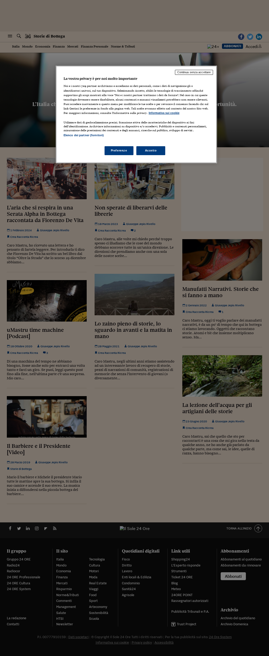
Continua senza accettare (194, 72)
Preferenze (119, 150)
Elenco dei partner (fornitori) (84, 135)
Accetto (151, 150)
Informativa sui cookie (164, 112)
